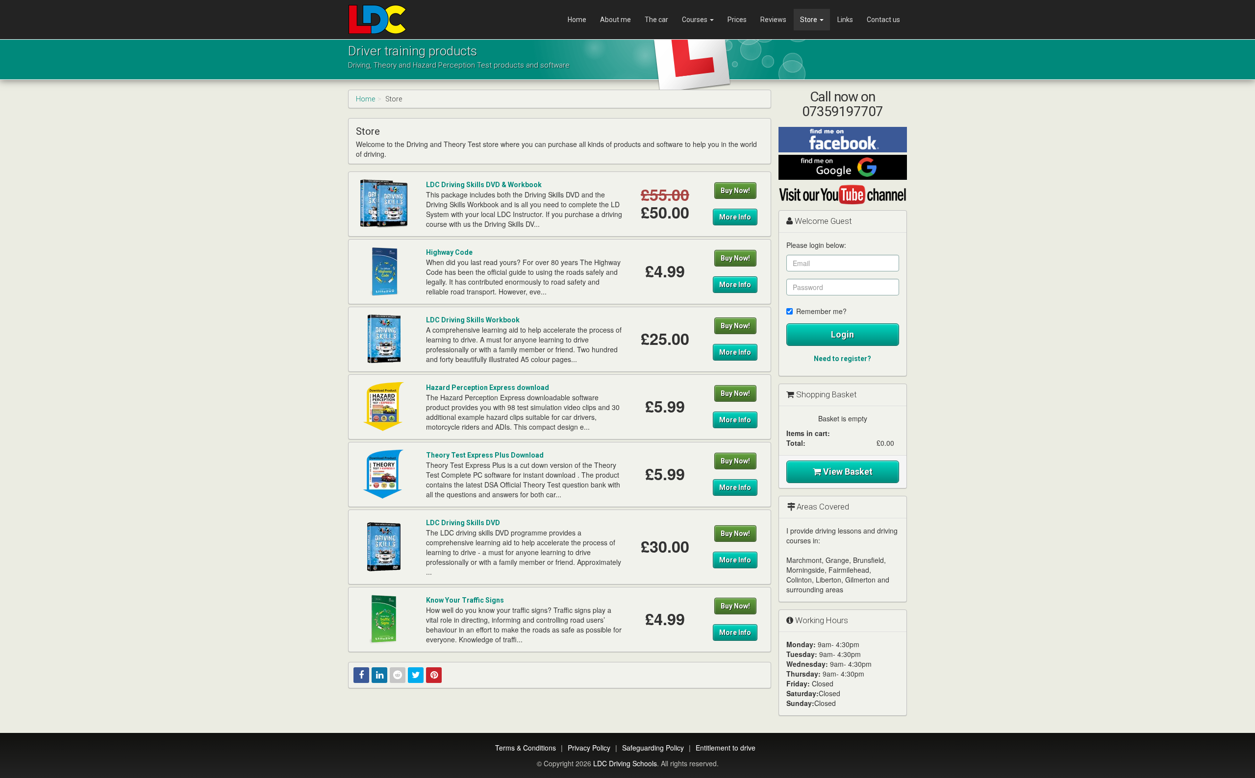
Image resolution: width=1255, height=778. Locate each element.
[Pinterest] (434, 675)
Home (577, 20)
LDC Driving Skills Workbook (473, 320)
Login (842, 334)
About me (615, 20)
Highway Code (449, 252)
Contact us (883, 20)
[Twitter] (416, 675)
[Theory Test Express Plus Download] (383, 474)
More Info (735, 217)
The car (656, 20)
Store (809, 20)
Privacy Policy (589, 748)
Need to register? (842, 359)
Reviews (773, 20)
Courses (695, 20)
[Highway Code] (383, 271)
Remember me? (821, 311)
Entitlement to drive (725, 748)
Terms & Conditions (525, 748)
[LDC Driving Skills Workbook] (383, 338)
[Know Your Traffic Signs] (383, 619)
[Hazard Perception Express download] (383, 406)
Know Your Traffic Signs (465, 600)
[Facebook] (361, 675)
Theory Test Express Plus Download (485, 455)
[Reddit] (397, 675)
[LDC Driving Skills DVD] (383, 546)
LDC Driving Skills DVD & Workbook (484, 185)
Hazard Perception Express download (487, 387)
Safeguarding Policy (653, 748)
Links (845, 20)
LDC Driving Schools (625, 763)
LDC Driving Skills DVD (463, 523)
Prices (737, 20)
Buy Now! (735, 190)
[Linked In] (379, 675)
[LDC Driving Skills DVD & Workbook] (383, 203)
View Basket (847, 471)
